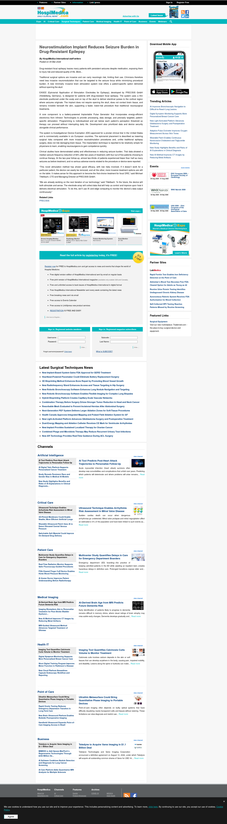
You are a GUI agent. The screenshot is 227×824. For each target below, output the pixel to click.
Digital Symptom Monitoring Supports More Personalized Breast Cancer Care (168, 115)
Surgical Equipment (158, 321)
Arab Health (111, 795)
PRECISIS (44, 200)
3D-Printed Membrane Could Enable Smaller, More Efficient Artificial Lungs (56, 518)
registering (92, 255)
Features (43, 2)
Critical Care (53, 21)
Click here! (68, 351)
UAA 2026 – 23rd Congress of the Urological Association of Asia (179, 208)
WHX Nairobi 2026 (178, 189)
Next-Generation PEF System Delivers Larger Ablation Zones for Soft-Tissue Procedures (86, 410)
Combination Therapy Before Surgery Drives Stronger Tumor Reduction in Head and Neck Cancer (91, 402)
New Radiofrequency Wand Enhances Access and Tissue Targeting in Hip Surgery (83, 385)
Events (152, 21)
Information (77, 2)
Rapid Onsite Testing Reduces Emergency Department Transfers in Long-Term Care (55, 708)
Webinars (162, 21)
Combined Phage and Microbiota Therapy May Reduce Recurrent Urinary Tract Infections (86, 431)
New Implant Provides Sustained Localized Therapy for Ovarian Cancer (77, 427)
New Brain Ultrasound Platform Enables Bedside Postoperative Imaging (56, 716)
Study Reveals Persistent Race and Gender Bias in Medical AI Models (54, 475)
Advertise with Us (131, 16)
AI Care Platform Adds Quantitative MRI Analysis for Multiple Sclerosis (56, 770)
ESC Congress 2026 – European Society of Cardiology (179, 175)
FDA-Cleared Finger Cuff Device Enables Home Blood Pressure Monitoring (57, 572)
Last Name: (104, 341)
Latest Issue (157, 15)
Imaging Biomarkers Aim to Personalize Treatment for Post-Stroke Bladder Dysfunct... (56, 611)
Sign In (169, 2)
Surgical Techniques (71, 21)
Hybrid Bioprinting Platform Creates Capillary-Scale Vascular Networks (77, 397)
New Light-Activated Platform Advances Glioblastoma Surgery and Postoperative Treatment (167, 123)
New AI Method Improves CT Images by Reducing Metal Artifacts (167, 156)
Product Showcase (79, 795)
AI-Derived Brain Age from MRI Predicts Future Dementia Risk (56, 603)
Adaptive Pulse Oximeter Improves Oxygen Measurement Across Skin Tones (168, 132)
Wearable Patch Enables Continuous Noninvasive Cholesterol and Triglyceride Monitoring (167, 140)
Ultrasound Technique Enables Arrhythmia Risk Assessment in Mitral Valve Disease (55, 510)
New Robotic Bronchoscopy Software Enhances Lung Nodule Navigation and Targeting (85, 389)
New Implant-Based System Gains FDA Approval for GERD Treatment (76, 372)
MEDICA (110, 793)
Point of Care (130, 21)
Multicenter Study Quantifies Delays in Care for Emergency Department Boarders (56, 557)
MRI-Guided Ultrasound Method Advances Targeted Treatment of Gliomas (53, 628)
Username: (52, 337)
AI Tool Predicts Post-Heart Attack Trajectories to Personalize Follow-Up (55, 461)
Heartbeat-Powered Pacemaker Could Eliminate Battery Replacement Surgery (80, 376)
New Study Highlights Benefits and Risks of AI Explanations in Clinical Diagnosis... (54, 483)
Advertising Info (42, 795)
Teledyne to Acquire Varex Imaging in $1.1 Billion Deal (55, 745)
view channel (138, 456)
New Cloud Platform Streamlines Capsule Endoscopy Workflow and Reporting (54, 672)
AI (44, 21)
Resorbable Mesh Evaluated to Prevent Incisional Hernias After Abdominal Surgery (83, 406)
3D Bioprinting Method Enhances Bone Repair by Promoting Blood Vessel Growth (83, 380)
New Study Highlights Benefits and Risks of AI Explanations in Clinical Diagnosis (168, 149)
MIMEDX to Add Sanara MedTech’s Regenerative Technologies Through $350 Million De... (55, 753)
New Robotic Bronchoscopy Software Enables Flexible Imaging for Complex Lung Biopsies (87, 393)
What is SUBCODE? (104, 351)
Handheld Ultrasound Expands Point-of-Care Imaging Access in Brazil (57, 723)
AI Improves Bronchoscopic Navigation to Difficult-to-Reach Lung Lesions (167, 108)
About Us (40, 793)
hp (104, 2)
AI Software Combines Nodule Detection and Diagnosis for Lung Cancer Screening (57, 762)
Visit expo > (136, 211)
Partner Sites (60, 2)
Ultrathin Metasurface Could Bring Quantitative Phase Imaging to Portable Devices (56, 699)
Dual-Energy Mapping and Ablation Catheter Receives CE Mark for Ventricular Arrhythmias (87, 423)
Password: (52, 341)
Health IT (118, 21)
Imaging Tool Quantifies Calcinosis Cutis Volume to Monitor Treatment (54, 650)
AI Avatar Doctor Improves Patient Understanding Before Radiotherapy (55, 579)
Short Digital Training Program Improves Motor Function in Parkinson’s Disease (56, 664)
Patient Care (88, 21)
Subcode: (105, 337)
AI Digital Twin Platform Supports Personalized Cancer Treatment (53, 468)
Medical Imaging (103, 21)
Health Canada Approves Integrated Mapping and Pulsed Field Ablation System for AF (85, 414)
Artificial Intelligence (51, 455)
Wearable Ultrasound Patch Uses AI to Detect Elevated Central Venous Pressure (56, 526)
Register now (50, 266)
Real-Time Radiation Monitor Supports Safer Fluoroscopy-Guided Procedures (56, 565)
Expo (38, 21)
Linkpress (95, 2)
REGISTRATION (57, 310)
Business (143, 21)
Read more (83, 524)
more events (185, 168)
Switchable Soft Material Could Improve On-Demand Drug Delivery (56, 534)
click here (153, 806)
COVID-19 (95, 793)
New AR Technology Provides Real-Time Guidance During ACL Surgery (77, 435)
